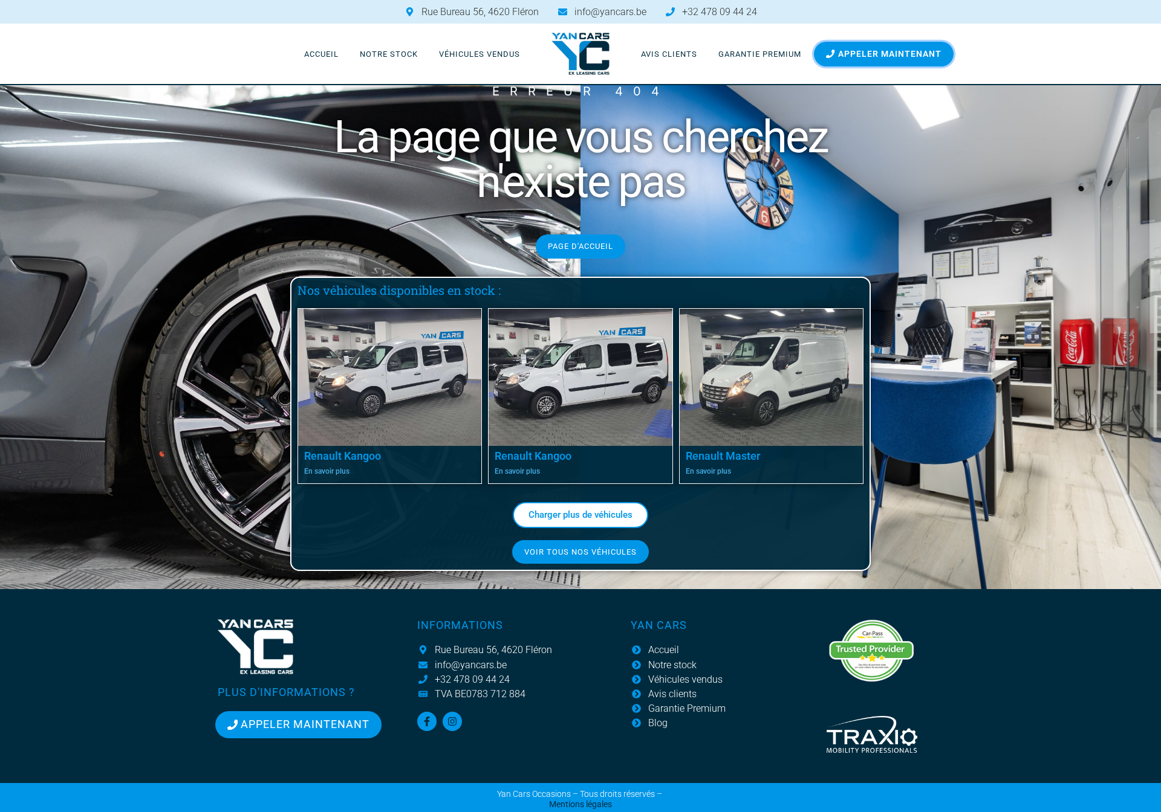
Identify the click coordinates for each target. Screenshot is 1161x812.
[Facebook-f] (427, 721)
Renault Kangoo (342, 456)
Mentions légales (580, 804)
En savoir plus (327, 471)
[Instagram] (452, 721)
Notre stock (389, 54)
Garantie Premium (759, 54)
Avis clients (669, 54)
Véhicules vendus (479, 54)
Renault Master (723, 456)
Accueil (321, 54)
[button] (580, 515)
